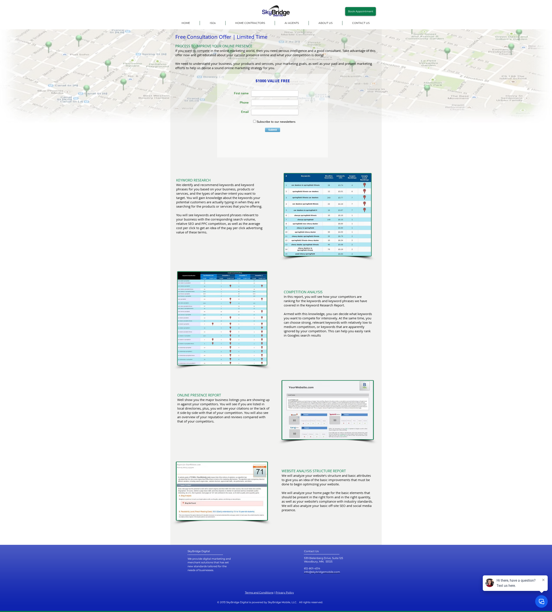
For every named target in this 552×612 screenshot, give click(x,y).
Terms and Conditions (259, 592)
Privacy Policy (285, 592)
